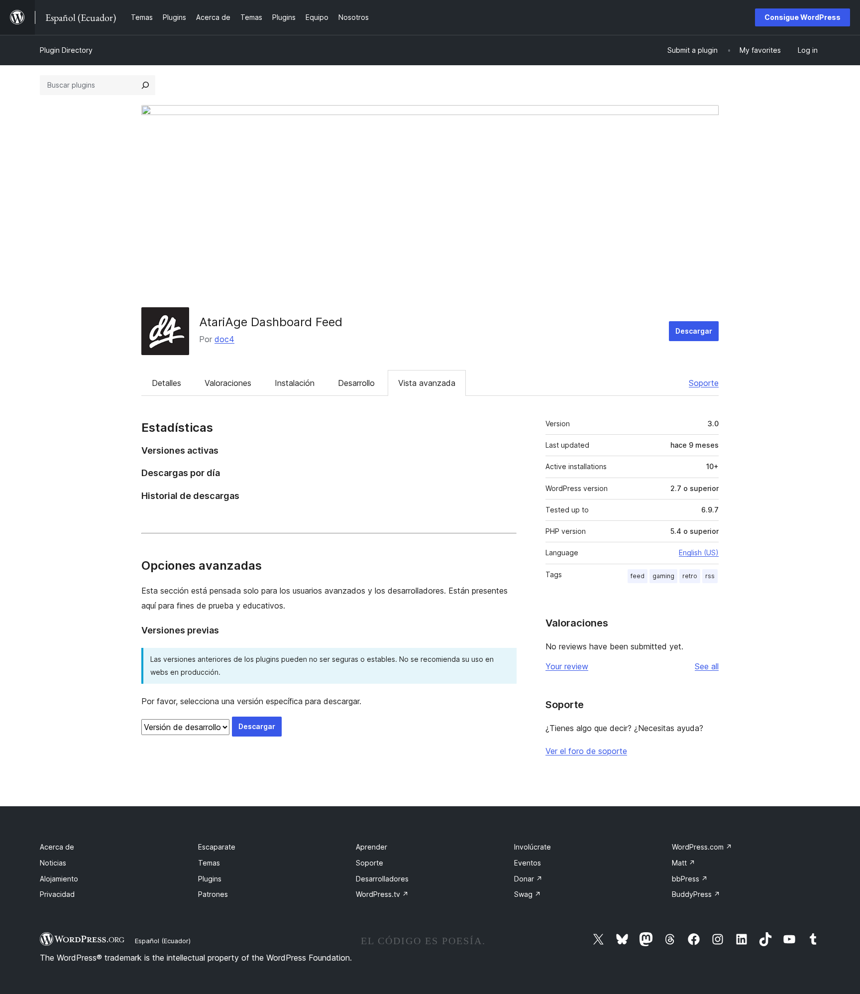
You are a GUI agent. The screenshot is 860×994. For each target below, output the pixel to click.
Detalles (166, 383)
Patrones (213, 894)
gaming (663, 576)
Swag (527, 894)
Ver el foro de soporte (586, 751)
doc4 (224, 339)
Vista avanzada (426, 383)
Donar (528, 878)
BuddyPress (696, 894)
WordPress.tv (382, 894)
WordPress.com (702, 847)
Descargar (693, 331)
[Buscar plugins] (145, 85)
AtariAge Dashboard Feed (270, 322)
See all (707, 666)
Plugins (209, 878)
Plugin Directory (66, 50)
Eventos (527, 863)
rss (710, 576)
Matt (683, 863)
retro (689, 576)
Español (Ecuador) (163, 941)
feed (638, 576)
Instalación (295, 383)
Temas (209, 863)
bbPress (690, 878)
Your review (566, 666)
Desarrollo (356, 383)
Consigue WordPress (802, 17)
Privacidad (57, 894)
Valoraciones (228, 383)
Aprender (371, 847)
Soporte (704, 383)
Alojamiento (59, 878)
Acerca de (57, 847)
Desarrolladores (382, 878)
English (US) (699, 552)
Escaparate (216, 847)
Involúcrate (532, 847)
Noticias (53, 863)
